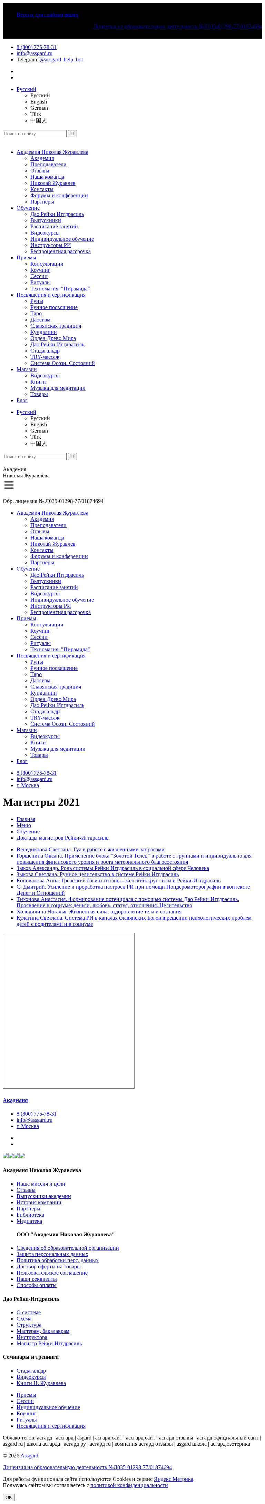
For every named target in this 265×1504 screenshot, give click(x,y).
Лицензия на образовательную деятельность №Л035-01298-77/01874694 (177, 26)
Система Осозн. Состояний (62, 363)
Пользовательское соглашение (52, 1273)
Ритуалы (40, 282)
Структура (29, 1325)
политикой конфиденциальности (129, 1485)
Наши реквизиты (37, 1279)
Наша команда (47, 177)
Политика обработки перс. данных (58, 1260)
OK (9, 1497)
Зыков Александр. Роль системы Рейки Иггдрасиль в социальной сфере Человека (113, 868)
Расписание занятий (54, 226)
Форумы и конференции (59, 195)
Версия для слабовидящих (47, 15)
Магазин (27, 369)
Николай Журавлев (53, 183)
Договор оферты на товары (49, 1266)
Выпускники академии (44, 1196)
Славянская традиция (55, 326)
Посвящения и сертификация (51, 295)
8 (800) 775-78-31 (37, 47)
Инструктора (32, 1337)
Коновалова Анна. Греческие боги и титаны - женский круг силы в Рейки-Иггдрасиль (118, 880)
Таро (36, 313)
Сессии (39, 276)
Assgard (29, 1455)
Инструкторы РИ (50, 245)
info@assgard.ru (34, 53)
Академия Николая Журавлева (52, 152)
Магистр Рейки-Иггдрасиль (49, 1343)
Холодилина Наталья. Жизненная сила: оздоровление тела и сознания (99, 911)
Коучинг (40, 270)
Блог (22, 400)
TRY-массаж (44, 357)
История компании (39, 1202)
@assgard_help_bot (61, 59)
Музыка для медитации (58, 388)
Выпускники (45, 220)
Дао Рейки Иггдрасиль (57, 214)
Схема (24, 1319)
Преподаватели (48, 164)
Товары (39, 394)
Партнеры (42, 202)
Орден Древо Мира (53, 338)
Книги (38, 382)
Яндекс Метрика (173, 1479)
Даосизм (40, 320)
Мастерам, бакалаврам (43, 1331)
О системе (29, 1312)
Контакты (41, 189)
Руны (36, 301)
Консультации (46, 264)
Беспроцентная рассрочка (60, 251)
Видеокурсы (45, 233)
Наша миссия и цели (41, 1184)
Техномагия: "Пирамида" (60, 288)
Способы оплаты (37, 1285)
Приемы (26, 257)
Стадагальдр (45, 351)
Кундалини (43, 332)
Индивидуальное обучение (62, 239)
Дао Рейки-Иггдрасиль (57, 344)
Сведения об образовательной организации (68, 1248)
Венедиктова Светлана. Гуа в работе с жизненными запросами (91, 849)
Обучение (28, 208)
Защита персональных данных (52, 1254)
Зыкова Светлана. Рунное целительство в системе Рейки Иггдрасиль (98, 874)
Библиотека (30, 1215)
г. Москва (28, 785)
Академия (42, 158)
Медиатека (29, 1221)
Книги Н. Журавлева (41, 1383)
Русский (26, 89)
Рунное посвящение (54, 307)
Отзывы (39, 171)
